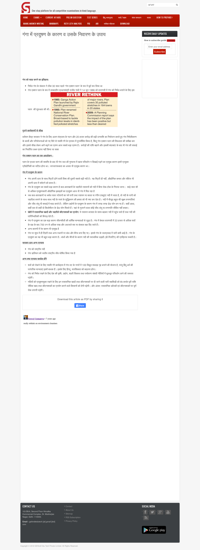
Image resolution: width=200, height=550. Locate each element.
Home (25, 17)
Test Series (92, 17)
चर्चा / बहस (122, 17)
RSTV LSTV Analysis (73, 23)
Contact (69, 506)
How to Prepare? (164, 17)
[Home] (25, 4)
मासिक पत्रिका (109, 23)
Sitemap (69, 513)
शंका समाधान (136, 17)
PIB (88, 23)
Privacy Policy (71, 521)
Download (125, 23)
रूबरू (149, 17)
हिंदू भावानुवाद (108, 17)
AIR (97, 23)
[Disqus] (80, 348)
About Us (69, 510)
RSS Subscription (73, 517)
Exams (36, 17)
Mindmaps (53, 23)
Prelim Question (73, 17)
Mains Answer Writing (33, 23)
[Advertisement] (80, 58)
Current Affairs (53, 17)
